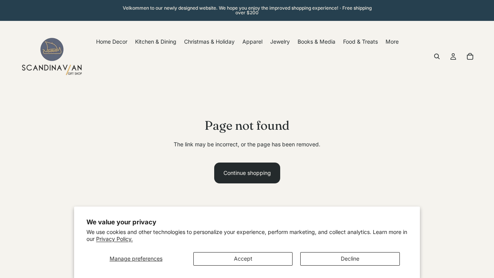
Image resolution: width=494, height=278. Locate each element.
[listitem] (392, 41)
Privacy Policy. (114, 239)
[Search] (436, 56)
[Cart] (470, 56)
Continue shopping (247, 173)
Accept (243, 258)
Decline (350, 258)
